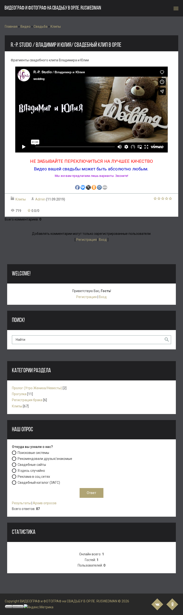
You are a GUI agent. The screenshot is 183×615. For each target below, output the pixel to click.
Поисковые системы (33, 452)
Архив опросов (44, 503)
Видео (25, 26)
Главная (11, 26)
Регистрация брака (27, 400)
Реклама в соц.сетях (34, 476)
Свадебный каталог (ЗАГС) (39, 482)
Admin (40, 199)
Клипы (56, 26)
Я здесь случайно (31, 470)
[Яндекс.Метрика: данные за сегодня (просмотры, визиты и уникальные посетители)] (38, 607)
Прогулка (19, 394)
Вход (103, 240)
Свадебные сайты (32, 464)
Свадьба (40, 26)
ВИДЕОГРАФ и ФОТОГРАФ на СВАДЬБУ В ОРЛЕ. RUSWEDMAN (53, 8)
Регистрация (86, 240)
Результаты (21, 503)
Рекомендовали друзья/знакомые (45, 458)
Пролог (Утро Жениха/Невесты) (37, 388)
